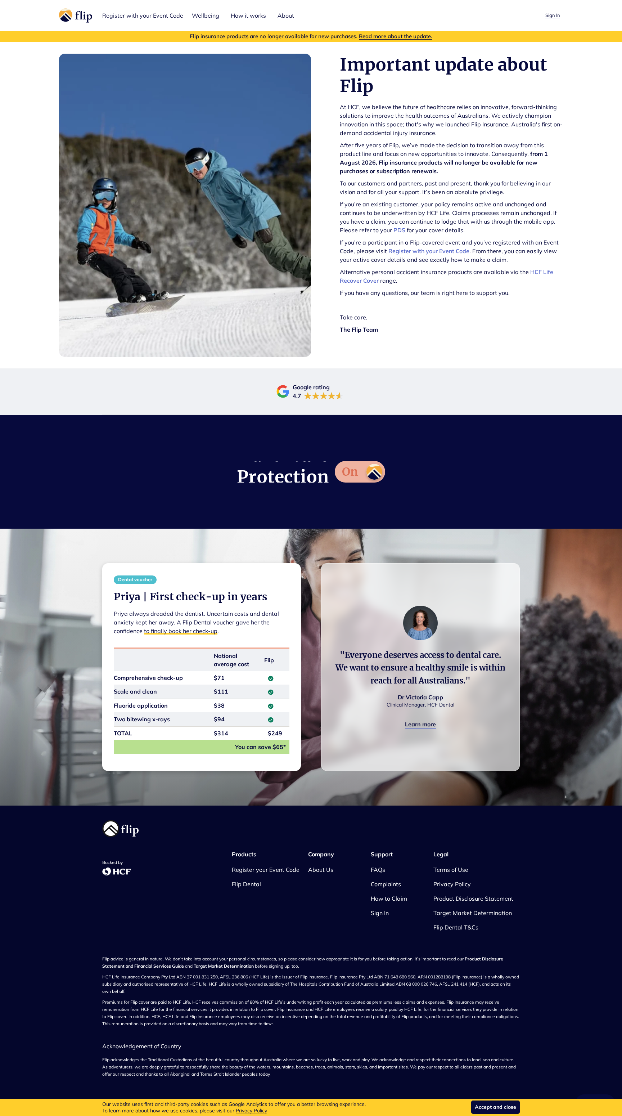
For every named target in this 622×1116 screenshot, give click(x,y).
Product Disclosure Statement (473, 898)
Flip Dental (246, 884)
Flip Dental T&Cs (455, 927)
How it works (248, 15)
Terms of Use (450, 869)
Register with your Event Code (142, 15)
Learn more (420, 724)
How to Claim (389, 898)
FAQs (378, 869)
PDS (399, 230)
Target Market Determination (472, 912)
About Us (320, 869)
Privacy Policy (251, 1110)
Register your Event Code (265, 869)
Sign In (552, 15)
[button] (205, 15)
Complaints (386, 884)
